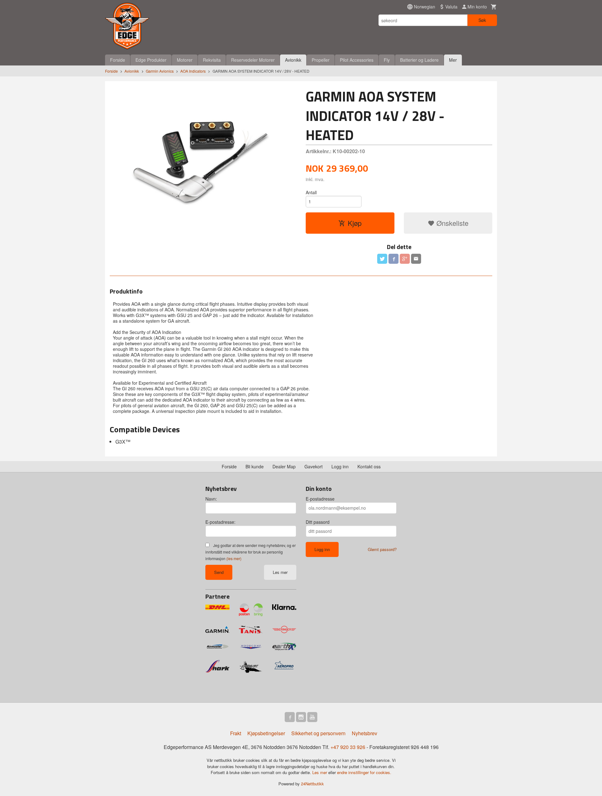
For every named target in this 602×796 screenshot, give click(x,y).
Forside (117, 60)
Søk (482, 20)
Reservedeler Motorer (253, 60)
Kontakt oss (369, 466)
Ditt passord (318, 522)
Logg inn (340, 466)
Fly (387, 60)
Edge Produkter (150, 60)
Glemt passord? (382, 549)
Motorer (185, 60)
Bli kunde (255, 466)
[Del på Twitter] (382, 259)
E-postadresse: (220, 522)
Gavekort (313, 466)
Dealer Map (284, 466)
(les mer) (233, 558)
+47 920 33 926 (347, 747)
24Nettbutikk (312, 784)
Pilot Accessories (356, 60)
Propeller (321, 60)
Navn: (211, 499)
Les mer (280, 572)
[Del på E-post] (416, 259)
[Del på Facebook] (393, 259)
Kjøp (355, 223)
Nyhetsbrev (364, 733)
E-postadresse (320, 499)
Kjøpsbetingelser (266, 733)
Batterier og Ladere (419, 60)
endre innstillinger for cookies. (364, 772)
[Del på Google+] (405, 259)
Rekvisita (212, 60)
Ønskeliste (451, 223)
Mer (453, 60)
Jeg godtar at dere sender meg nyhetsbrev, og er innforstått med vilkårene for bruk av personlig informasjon (250, 552)
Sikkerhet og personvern (318, 733)
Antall (311, 192)
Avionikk (293, 60)
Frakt (235, 733)
